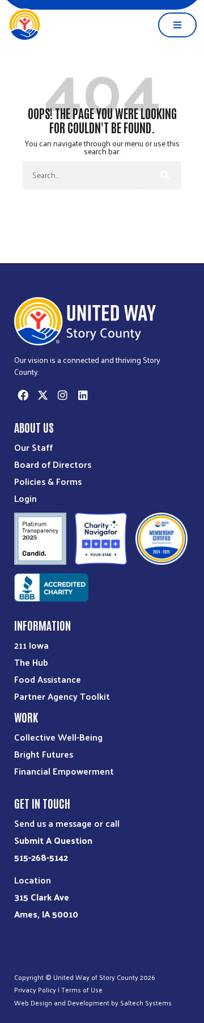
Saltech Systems (146, 1002)
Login (25, 498)
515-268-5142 (41, 857)
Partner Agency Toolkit (62, 696)
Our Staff (33, 447)
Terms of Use (82, 989)
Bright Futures (43, 754)
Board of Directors (52, 464)
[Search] (163, 175)
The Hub (31, 662)
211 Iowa (31, 645)
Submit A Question (53, 840)
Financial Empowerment (64, 771)
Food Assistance (47, 679)
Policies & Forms (48, 481)
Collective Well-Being (58, 737)
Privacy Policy (35, 989)
